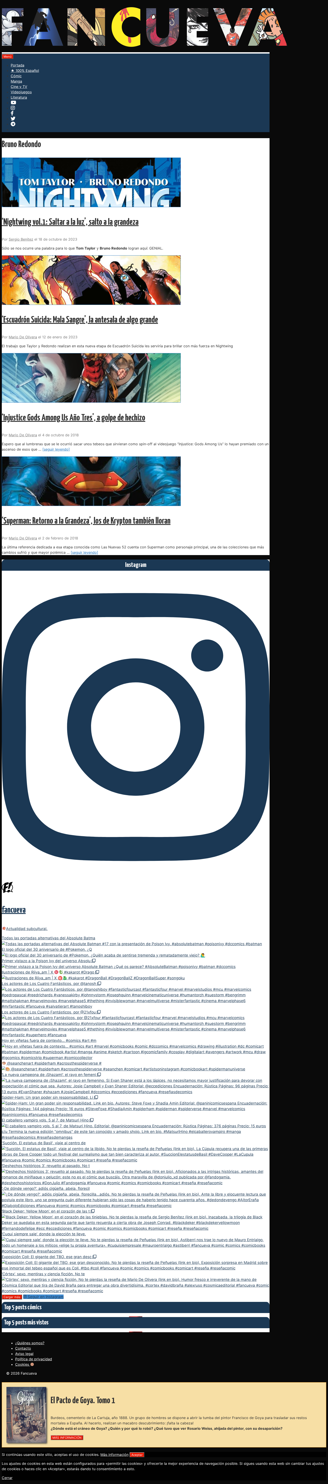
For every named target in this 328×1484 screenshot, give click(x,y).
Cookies (22, 1364)
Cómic (16, 76)
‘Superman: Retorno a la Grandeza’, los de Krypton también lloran (86, 521)
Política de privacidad (33, 1359)
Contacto (23, 1348)
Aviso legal (24, 1353)
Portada (17, 65)
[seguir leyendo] (56, 449)
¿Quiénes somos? (29, 1343)
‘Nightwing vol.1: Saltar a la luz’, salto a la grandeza (70, 222)
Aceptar (137, 1455)
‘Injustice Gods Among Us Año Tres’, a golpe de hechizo (73, 418)
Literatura (19, 97)
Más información (114, 1454)
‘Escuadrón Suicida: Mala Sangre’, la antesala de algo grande (80, 320)
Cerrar (7, 1478)
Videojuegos (21, 92)
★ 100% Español (25, 70)
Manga (16, 81)
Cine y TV (19, 86)
